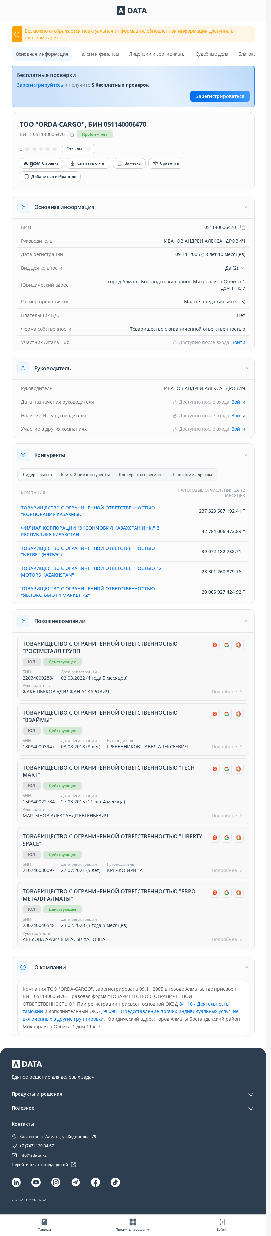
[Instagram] (55, 1182)
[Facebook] (95, 1182)
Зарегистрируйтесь (40, 85)
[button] (133, 207)
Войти (238, 342)
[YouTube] (36, 1182)
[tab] (37, 474)
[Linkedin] (16, 1182)
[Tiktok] (115, 1182)
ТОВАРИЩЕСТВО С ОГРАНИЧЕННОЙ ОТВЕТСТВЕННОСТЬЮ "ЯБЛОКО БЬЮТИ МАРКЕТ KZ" (88, 591)
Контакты (23, 1124)
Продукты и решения (37, 1094)
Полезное (23, 1108)
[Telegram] (75, 1182)
